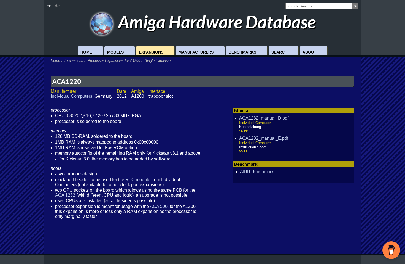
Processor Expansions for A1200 (114, 61)
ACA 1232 (65, 195)
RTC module (137, 179)
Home (86, 52)
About (309, 52)
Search (279, 52)
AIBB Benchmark (257, 171)
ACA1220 (66, 81)
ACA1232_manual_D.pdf (263, 118)
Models (115, 52)
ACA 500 (159, 206)
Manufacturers (196, 52)
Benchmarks (242, 52)
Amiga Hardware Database (215, 21)
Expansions (151, 52)
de (57, 6)
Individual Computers (71, 96)
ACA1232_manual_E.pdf (263, 138)
